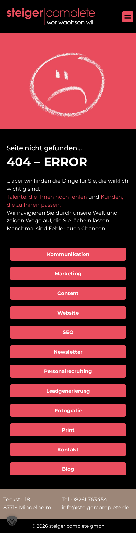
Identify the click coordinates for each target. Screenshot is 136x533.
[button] (127, 16)
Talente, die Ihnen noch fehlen (47, 197)
